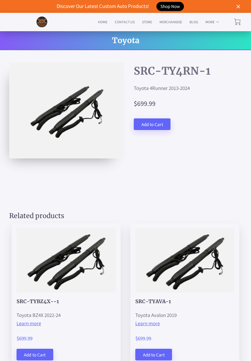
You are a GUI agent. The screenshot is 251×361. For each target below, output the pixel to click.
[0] (237, 22)
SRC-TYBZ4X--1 (38, 301)
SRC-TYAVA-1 (153, 301)
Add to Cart (152, 124)
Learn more (29, 323)
